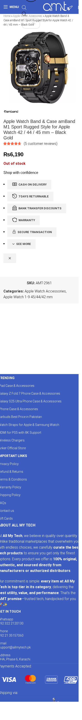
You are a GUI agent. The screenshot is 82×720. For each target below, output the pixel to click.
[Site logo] (57, 6)
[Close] (9, 258)
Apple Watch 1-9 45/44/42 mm (28, 297)
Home (6, 16)
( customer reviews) (40, 143)
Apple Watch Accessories (45, 291)
